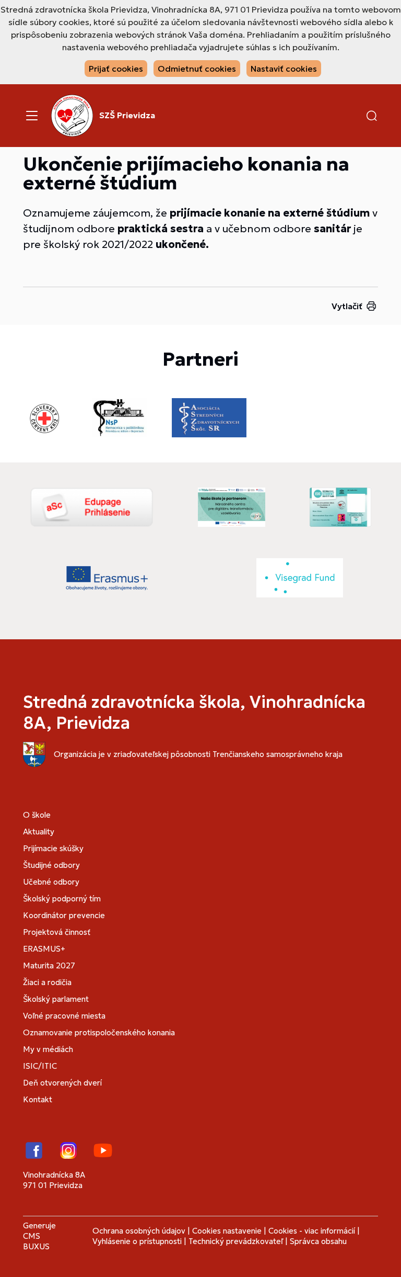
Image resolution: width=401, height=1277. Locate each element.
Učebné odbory (51, 882)
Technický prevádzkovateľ (235, 1241)
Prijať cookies (116, 68)
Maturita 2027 (49, 965)
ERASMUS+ (44, 949)
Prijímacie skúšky (53, 848)
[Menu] (32, 115)
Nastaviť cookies (284, 68)
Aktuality (38, 832)
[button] (371, 115)
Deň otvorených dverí (62, 1083)
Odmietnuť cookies (197, 68)
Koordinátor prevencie (64, 915)
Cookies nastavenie (227, 1231)
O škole (37, 815)
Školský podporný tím (62, 898)
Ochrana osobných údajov (138, 1231)
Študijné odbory (51, 865)
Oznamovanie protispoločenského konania (99, 1032)
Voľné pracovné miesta (64, 1016)
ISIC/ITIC (40, 1066)
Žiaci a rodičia (47, 982)
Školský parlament (56, 999)
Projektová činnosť (56, 932)
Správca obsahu (318, 1241)
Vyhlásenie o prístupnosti (137, 1241)
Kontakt (37, 1099)
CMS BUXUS (36, 1241)
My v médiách (48, 1049)
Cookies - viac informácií (311, 1231)
